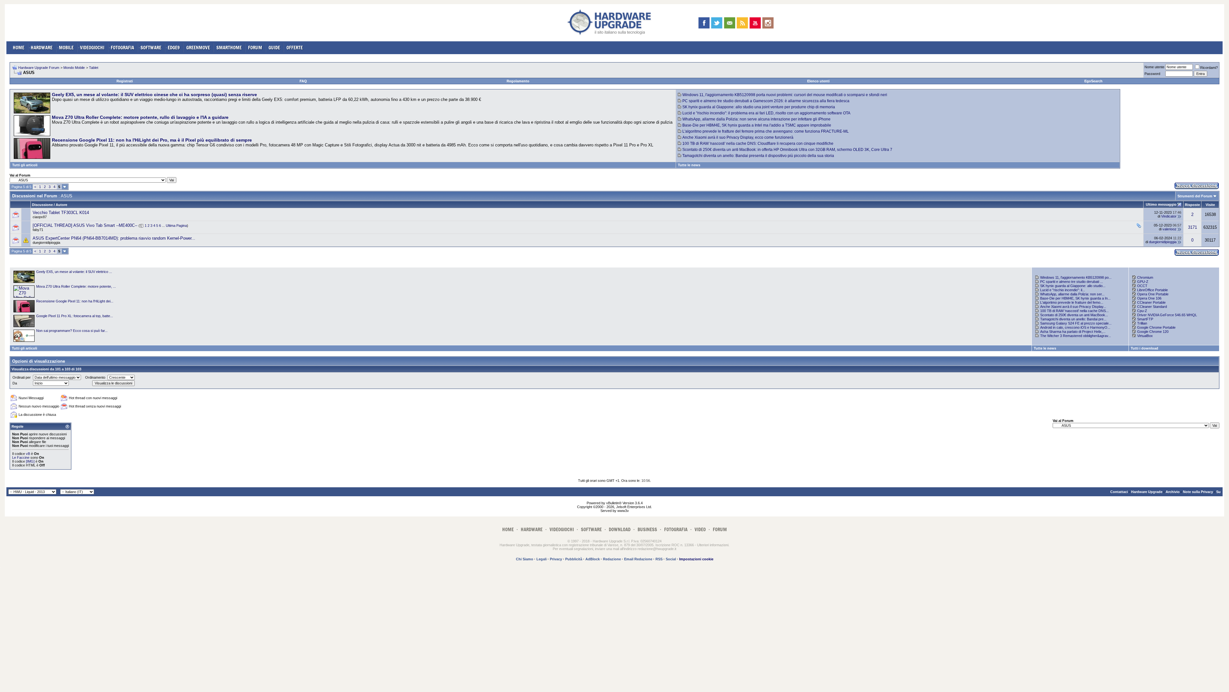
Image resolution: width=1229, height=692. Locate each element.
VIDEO (700, 529)
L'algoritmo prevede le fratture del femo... (1071, 302)
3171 (1192, 227)
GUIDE (274, 47)
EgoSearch (1093, 81)
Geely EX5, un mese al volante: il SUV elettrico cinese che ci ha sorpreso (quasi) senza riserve (154, 94)
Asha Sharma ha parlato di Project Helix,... (1072, 332)
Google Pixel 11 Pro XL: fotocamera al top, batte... (74, 316)
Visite (1210, 205)
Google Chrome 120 (1153, 332)
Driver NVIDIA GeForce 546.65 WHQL (1167, 315)
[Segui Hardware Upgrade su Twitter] (716, 23)
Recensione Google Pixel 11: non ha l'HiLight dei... (74, 301)
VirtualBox (1145, 336)
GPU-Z (1142, 282)
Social (671, 559)
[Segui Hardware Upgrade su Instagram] (768, 23)
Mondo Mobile (74, 68)
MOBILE (66, 47)
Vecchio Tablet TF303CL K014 (61, 212)
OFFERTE (294, 47)
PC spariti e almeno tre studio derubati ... (1071, 282)
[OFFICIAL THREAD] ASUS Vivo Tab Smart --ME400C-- (85, 225)
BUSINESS (647, 529)
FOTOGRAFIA (122, 47)
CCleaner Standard (1152, 307)
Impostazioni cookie (696, 559)
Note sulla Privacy (1198, 492)
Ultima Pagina (176, 225)
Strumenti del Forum (1194, 196)
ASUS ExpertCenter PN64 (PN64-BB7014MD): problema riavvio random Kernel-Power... (114, 238)
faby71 (38, 230)
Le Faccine (20, 457)
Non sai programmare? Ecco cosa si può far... (72, 331)
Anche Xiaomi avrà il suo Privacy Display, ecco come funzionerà (737, 137)
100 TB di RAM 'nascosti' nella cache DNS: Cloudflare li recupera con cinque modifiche (757, 143)
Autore (61, 205)
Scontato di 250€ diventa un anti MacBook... (1074, 315)
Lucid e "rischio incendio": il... (1062, 290)
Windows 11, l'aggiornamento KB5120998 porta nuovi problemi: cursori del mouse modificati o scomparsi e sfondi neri (784, 95)
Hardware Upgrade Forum (38, 68)
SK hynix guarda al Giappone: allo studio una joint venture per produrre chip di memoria (758, 107)
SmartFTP (1145, 319)
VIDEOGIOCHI (92, 47)
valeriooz (1169, 229)
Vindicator (1169, 216)
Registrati (124, 81)
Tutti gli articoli (24, 165)
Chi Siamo (524, 559)
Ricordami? (1209, 68)
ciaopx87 (40, 217)
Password (1152, 74)
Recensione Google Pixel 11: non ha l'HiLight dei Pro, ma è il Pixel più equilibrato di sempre (152, 140)
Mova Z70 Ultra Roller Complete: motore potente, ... (76, 286)
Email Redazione (638, 559)
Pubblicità (573, 559)
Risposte (1192, 205)
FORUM (255, 47)
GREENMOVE (198, 47)
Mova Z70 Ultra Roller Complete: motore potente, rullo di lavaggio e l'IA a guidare (140, 117)
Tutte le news (689, 165)
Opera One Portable (1153, 294)
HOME (18, 47)
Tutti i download (1144, 348)
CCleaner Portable (1151, 302)
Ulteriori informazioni (712, 545)
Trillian (1142, 323)
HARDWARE (41, 47)
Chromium (1145, 277)
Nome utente (1154, 67)
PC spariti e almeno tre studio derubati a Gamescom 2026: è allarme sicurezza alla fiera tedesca (765, 101)
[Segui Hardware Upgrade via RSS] (742, 23)
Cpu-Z (1142, 311)
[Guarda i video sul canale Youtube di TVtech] (755, 23)
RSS (659, 559)
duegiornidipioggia (46, 242)
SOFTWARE (151, 47)
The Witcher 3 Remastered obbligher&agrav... (1075, 336)
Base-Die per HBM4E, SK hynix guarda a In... (1075, 298)
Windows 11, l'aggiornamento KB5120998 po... (1076, 277)
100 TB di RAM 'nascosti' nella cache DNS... (1074, 311)
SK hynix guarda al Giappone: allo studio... (1072, 286)
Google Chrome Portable (1156, 327)
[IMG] (30, 461)
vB (28, 454)
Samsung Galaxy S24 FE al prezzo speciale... (1076, 323)
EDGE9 (174, 47)
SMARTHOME (229, 47)
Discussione (42, 205)
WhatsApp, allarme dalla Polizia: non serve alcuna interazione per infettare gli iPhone (756, 119)
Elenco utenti (818, 81)
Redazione (612, 559)
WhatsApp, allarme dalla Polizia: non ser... (1072, 294)
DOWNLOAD (620, 529)
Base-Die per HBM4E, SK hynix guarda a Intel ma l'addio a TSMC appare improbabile (756, 125)
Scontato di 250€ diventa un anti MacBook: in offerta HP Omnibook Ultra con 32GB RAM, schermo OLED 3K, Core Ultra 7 (787, 149)
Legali (541, 559)
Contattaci (1119, 492)
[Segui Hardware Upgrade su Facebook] (704, 23)
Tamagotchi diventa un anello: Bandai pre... (1073, 319)
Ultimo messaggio (1161, 204)
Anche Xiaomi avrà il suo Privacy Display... (1073, 307)
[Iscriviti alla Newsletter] (729, 23)
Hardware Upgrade (1146, 492)
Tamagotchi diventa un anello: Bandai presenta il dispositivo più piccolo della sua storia (758, 155)
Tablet (93, 68)
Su (1218, 492)
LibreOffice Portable (1152, 290)
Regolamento (518, 81)
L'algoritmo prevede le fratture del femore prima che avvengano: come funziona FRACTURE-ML (765, 131)
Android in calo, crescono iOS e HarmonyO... (1075, 327)
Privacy (556, 559)
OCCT (1142, 286)
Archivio (1173, 492)
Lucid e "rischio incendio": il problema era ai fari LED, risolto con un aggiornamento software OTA (766, 113)
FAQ (303, 81)
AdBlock (592, 559)
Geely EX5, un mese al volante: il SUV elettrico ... (74, 272)
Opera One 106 (1149, 298)
